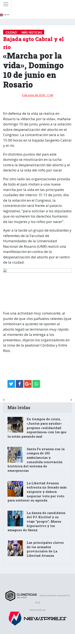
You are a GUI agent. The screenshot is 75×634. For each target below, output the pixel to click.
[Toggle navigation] (6, 4)
